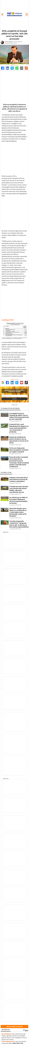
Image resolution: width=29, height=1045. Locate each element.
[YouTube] (21, 382)
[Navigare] (2, 14)
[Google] (2, 382)
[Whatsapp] (16, 68)
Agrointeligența (6, 1034)
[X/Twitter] (16, 382)
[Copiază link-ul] (26, 68)
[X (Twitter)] (12, 68)
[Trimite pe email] (21, 68)
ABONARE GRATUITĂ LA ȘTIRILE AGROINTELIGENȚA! (14, 391)
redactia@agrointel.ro (8, 1041)
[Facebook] (2, 68)
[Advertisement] (14, 6)
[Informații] (26, 14)
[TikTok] (26, 382)
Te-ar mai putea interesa (10, 408)
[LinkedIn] (7, 68)
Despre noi (6, 1030)
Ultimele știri (6, 472)
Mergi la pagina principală (15, 1026)
